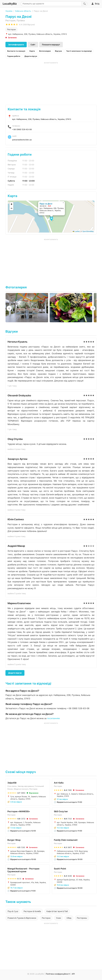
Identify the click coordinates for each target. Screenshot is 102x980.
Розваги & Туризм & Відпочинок (22, 918)
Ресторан (11, 29)
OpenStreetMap (88, 231)
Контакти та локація (16, 51)
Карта (32, 51)
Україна (8, 11)
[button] (52, 219)
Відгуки (58, 51)
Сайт (33, 44)
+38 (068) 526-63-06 (22, 129)
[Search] (84, 3)
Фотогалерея (45, 51)
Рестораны (82, 918)
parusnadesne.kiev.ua (22, 139)
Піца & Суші (13, 911)
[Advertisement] (51, 82)
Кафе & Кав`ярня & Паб (57, 911)
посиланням (53, 718)
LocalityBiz (10, 3)
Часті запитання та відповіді (79, 51)
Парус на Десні (46, 203)
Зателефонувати (16, 44)
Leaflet (77, 231)
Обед (69, 918)
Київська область (23, 11)
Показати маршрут (51, 44)
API (73, 974)
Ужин (58, 918)
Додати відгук (30, 56)
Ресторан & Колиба (32, 911)
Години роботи (13, 56)
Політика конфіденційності (58, 974)
